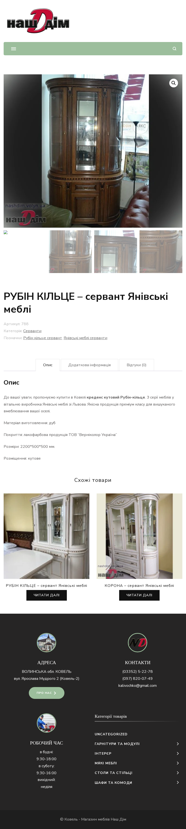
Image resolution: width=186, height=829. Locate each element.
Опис (47, 365)
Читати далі (47, 595)
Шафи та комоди (113, 782)
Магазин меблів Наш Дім (103, 819)
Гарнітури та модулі (117, 744)
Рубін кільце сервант (42, 338)
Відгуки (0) (137, 365)
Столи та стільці (113, 773)
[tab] (48, 365)
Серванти (32, 331)
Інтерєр (103, 753)
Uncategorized (111, 734)
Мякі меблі (106, 763)
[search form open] (174, 48)
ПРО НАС (44, 693)
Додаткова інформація (89, 365)
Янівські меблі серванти (85, 338)
